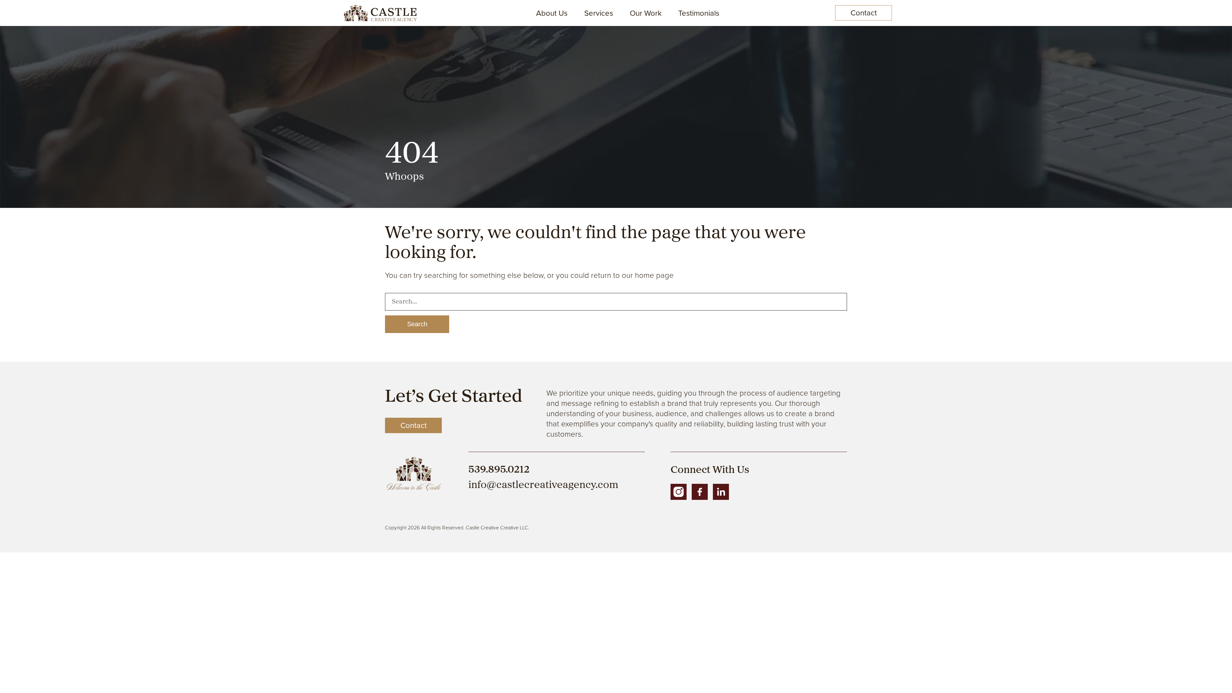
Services (598, 13)
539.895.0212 (498, 470)
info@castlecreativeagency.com (543, 485)
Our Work (646, 13)
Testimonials (698, 13)
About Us (552, 13)
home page (654, 275)
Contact (864, 13)
